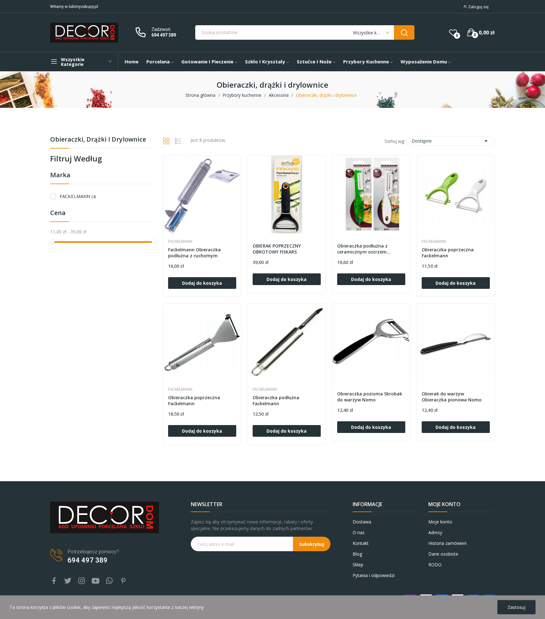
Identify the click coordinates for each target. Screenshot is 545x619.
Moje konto (440, 522)
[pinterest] (123, 581)
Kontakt (361, 543)
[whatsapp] (109, 581)
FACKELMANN (78, 196)
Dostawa (362, 522)
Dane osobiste (443, 554)
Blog (357, 554)
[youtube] (95, 581)
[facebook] (54, 581)
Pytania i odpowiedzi (374, 575)
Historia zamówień (447, 543)
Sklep (358, 565)
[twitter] (68, 581)
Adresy (435, 532)
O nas (359, 532)
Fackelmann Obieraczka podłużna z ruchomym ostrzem (194, 253)
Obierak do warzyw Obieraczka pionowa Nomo (452, 397)
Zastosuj (516, 607)
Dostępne (451, 141)
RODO (435, 565)
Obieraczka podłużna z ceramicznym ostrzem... (363, 249)
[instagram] (81, 581)
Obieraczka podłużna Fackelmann (276, 400)
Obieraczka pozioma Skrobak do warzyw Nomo (369, 397)
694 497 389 (163, 35)
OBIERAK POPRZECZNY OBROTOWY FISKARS (277, 249)
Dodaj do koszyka (202, 283)
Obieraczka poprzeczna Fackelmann (448, 253)
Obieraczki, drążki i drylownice (98, 139)
